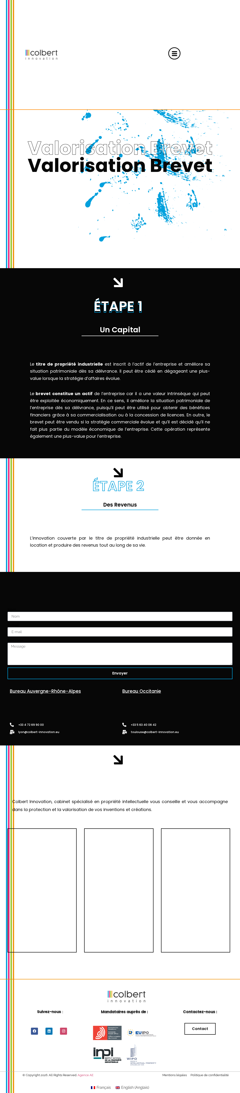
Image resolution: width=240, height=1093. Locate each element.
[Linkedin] (48, 1031)
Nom (12, 610)
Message (15, 641)
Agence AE (86, 1075)
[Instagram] (63, 1031)
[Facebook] (34, 1031)
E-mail (13, 625)
